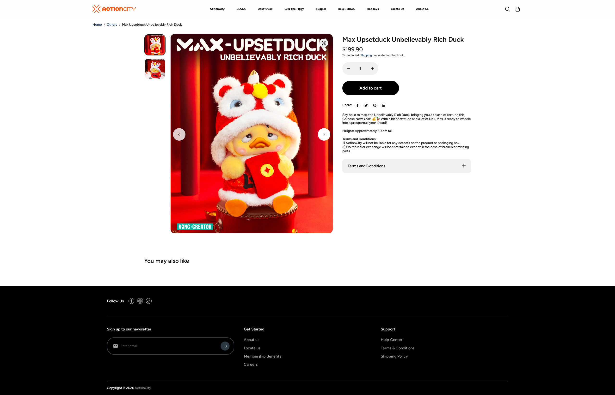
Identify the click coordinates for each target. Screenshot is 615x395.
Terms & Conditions (397, 348)
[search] (507, 9)
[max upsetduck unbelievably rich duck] (324, 43)
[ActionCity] (114, 9)
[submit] (225, 346)
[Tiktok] (149, 301)
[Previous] (179, 134)
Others (112, 25)
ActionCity (143, 388)
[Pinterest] (375, 105)
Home (97, 25)
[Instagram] (140, 301)
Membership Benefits (262, 356)
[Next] (324, 134)
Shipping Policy (394, 356)
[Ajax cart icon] (518, 9)
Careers (251, 364)
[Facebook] (357, 105)
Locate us (252, 348)
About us (251, 339)
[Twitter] (366, 105)
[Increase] (372, 68)
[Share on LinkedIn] (383, 105)
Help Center (391, 339)
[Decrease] (348, 68)
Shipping (366, 55)
